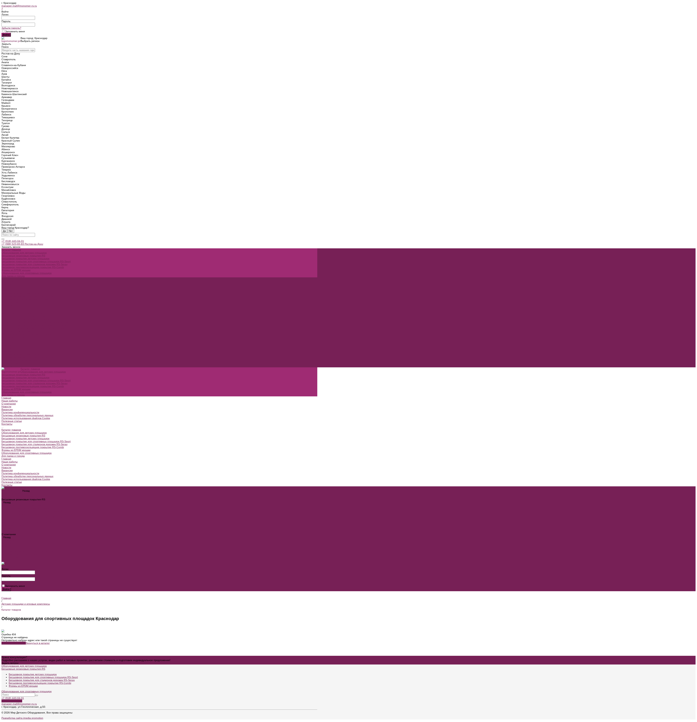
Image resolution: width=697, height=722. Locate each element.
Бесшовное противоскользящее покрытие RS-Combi (32, 267)
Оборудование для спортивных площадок (26, 273)
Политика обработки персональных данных (27, 296)
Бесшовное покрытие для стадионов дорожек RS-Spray (34, 264)
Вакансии (7, 290)
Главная (6, 339)
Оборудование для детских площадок (24, 252)
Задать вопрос (10, 663)
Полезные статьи (11, 363)
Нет (11, 231)
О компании (8, 345)
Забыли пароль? (11, 27)
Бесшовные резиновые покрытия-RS (23, 255)
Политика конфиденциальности (20, 293)
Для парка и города (13, 275)
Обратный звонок (11, 701)
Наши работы (9, 342)
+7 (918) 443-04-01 (12, 241)
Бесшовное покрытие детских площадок (25, 258)
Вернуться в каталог (38, 643)
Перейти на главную (13, 643)
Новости (6, 287)
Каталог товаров (11, 310)
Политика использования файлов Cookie (25, 299)
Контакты (6, 365)
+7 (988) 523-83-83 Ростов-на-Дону (22, 244)
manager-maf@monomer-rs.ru (19, 5)
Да (4, 231)
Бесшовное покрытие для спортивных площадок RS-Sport (36, 261)
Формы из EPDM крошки (15, 270)
